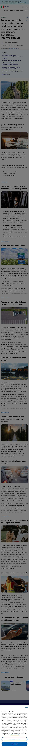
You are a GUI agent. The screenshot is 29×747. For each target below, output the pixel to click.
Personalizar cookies (14, 739)
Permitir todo (14, 744)
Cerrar (26, 707)
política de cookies (15, 734)
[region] (14, 726)
